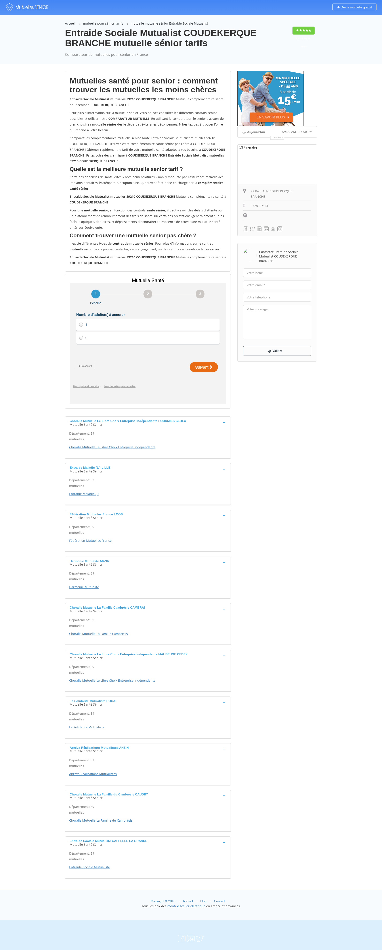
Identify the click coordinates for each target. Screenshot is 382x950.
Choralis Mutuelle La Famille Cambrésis (98, 634)
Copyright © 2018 (163, 901)
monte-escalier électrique (186, 906)
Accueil (70, 23)
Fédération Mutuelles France (90, 540)
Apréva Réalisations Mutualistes (93, 774)
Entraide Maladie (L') (84, 494)
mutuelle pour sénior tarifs (103, 23)
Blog (203, 901)
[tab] (148, 422)
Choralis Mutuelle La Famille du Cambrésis (101, 820)
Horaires (278, 138)
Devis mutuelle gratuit (356, 7)
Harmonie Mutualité (84, 587)
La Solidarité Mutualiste (86, 727)
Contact (219, 901)
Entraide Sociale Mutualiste (89, 867)
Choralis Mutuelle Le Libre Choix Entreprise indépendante (112, 447)
